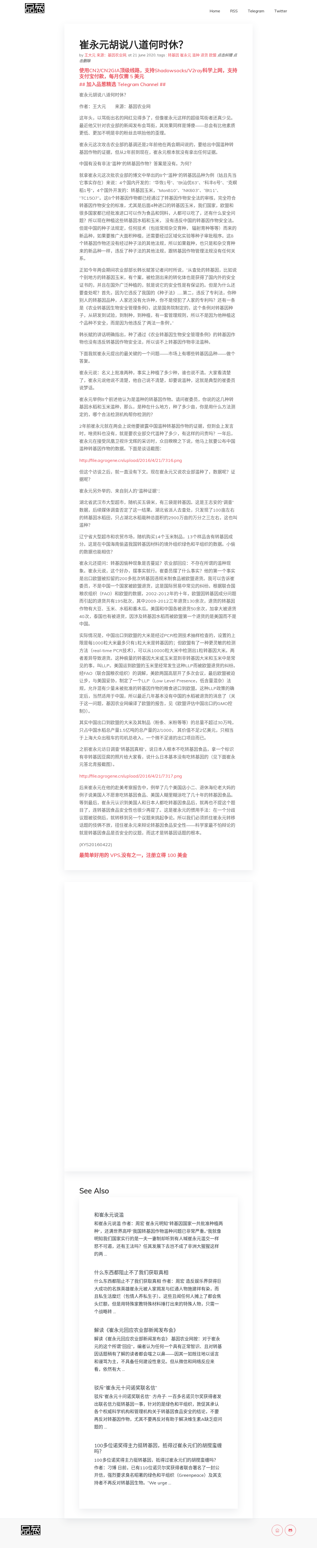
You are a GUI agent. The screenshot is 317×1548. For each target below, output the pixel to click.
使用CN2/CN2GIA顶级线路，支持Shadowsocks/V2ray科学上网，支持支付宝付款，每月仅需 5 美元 (158, 73)
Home (215, 11)
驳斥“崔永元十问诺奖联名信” (125, 1388)
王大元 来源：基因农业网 (105, 55)
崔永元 (185, 55)
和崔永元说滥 (109, 1215)
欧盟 (212, 55)
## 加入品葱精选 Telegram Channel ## (122, 84)
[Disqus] (158, 964)
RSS (234, 11)
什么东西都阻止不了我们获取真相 (131, 1272)
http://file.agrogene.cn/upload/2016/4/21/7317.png (130, 776)
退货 (204, 55)
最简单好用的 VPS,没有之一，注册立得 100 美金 (133, 855)
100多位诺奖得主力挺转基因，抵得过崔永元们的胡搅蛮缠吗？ (158, 1448)
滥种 (196, 55)
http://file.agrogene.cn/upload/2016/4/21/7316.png (130, 460)
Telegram (256, 11)
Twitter (280, 11)
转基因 (173, 55)
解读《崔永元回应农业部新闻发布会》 (136, 1330)
